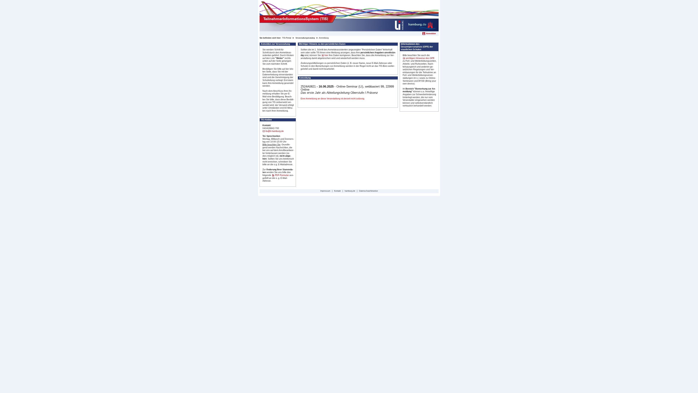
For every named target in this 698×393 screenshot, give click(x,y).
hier (326, 55)
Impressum (325, 191)
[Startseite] (349, 16)
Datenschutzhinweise (368, 191)
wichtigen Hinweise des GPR (420, 58)
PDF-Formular (282, 175)
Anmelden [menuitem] (431, 33)
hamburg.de (350, 191)
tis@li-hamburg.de (275, 131)
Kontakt (337, 191)
